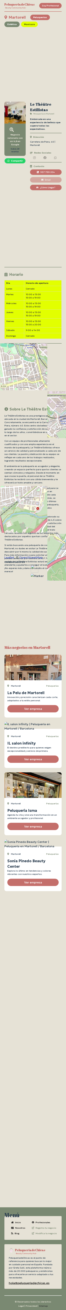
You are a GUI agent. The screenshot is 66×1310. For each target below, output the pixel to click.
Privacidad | (32, 1306)
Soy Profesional (50, 5)
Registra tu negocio (46, 1227)
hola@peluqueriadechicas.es (29, 1283)
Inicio (18, 1222)
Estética (12, 24)
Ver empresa (33, 709)
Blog (17, 1233)
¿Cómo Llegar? (47, 187)
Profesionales (43, 1222)
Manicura (29, 24)
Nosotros (20, 1227)
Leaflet (9, 557)
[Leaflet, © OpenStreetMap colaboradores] (33, 378)
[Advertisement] (33, 64)
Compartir (17, 160)
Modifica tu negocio (46, 1233)
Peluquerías (40, 17)
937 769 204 (47, 172)
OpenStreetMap (31, 557)
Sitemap (43, 1306)
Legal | (21, 1306)
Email (48, 179)
